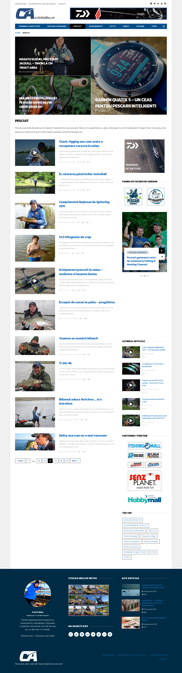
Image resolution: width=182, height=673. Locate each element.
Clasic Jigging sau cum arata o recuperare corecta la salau (81, 143)
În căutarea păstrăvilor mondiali (83, 174)
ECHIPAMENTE (95, 26)
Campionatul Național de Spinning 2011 (84, 204)
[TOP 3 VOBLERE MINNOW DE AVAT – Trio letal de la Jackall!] (131, 352)
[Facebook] (151, 3)
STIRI (154, 26)
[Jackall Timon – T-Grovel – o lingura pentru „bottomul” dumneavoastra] (131, 605)
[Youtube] (161, 3)
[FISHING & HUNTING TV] (136, 455)
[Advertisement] (144, 308)
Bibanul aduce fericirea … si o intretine (80, 401)
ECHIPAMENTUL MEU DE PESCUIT (42, 4)
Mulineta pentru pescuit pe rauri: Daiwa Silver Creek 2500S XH (53, 95)
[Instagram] (165, 3)
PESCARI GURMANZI (56, 26)
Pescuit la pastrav (132, 541)
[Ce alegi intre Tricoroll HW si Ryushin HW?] (131, 369)
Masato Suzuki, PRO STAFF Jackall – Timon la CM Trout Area (53, 56)
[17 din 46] (35, 376)
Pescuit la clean (148, 536)
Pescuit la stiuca (131, 547)
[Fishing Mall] (144, 445)
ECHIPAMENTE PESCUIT (135, 525)
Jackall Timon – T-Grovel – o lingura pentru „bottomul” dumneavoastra (153, 603)
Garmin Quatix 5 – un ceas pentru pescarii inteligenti (129, 76)
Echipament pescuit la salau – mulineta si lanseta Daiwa (81, 271)
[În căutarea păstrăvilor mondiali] (35, 183)
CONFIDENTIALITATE (158, 655)
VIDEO (126, 26)
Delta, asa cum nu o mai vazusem (83, 435)
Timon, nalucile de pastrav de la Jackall (154, 619)
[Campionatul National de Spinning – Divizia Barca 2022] (131, 590)
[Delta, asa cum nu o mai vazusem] (35, 441)
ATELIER (140, 26)
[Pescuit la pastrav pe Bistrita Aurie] (131, 404)
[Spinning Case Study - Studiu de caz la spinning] (155, 196)
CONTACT (62, 4)
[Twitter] (154, 3)
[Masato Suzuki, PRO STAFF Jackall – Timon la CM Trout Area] (131, 385)
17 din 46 (65, 363)
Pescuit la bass (130, 536)
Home (17, 33)
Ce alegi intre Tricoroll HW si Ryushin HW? (152, 365)
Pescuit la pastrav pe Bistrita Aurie (153, 400)
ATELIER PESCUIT (132, 520)
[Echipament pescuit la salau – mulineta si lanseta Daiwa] (35, 281)
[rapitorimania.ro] (153, 464)
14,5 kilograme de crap (75, 237)
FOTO (112, 26)
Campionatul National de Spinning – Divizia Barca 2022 (153, 586)
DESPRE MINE (20, 4)
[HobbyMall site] (145, 156)
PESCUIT (78, 26)
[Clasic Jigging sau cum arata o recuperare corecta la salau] (35, 152)
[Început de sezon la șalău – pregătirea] (35, 315)
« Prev (20, 461)
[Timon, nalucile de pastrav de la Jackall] (131, 623)
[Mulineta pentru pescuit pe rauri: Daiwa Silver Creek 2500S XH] (131, 421)
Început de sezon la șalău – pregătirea (87, 302)
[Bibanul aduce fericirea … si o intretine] (35, 412)
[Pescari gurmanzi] (133, 196)
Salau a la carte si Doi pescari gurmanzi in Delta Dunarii (140, 260)
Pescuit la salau (151, 541)
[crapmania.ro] (136, 464)
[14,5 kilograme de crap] (35, 248)
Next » (75, 461)
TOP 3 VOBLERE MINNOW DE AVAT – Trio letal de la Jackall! (153, 348)
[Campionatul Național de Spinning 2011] (35, 214)
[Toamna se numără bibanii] (35, 345)
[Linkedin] (158, 3)
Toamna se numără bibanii (78, 338)
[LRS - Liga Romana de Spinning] (153, 455)
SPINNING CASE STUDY (29, 26)
